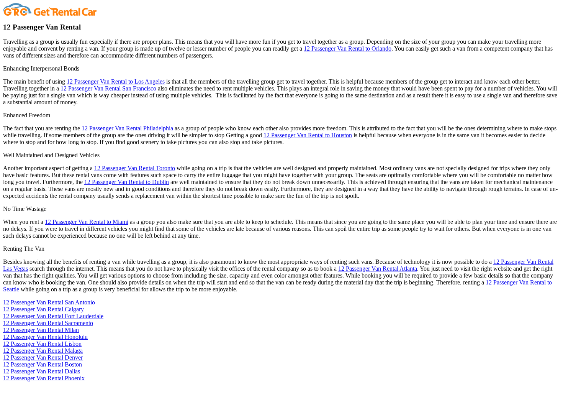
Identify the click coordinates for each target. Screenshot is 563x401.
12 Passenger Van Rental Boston (42, 364)
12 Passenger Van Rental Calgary (43, 309)
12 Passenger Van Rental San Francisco (108, 88)
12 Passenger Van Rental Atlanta (377, 268)
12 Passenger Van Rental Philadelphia (127, 128)
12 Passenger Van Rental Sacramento (48, 323)
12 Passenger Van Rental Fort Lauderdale (53, 316)
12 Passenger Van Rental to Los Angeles (116, 81)
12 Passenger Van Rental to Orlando (347, 48)
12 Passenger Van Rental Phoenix (44, 378)
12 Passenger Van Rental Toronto (134, 168)
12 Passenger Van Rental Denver (43, 357)
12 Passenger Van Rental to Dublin (126, 182)
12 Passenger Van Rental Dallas (41, 371)
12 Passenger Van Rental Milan (41, 330)
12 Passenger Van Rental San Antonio (49, 302)
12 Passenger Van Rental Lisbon (42, 343)
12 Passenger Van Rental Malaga (43, 350)
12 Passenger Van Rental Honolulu (45, 337)
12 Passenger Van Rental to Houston (307, 135)
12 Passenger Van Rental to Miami (86, 222)
